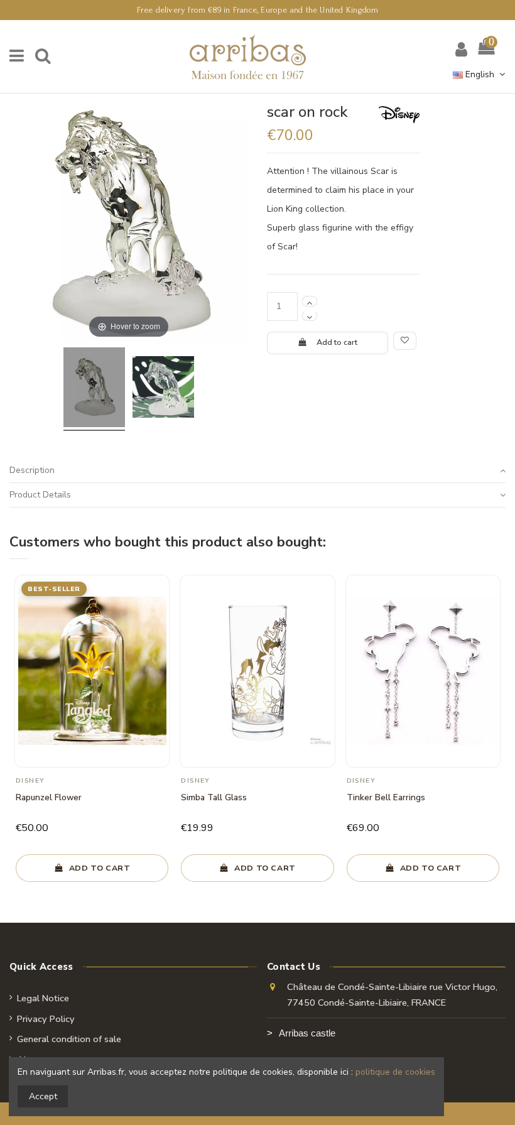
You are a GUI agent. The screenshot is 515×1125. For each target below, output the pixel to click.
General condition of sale (69, 1039)
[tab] (257, 471)
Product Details (40, 495)
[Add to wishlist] (404, 341)
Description (32, 470)
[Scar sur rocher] (94, 389)
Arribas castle (307, 1033)
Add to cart (337, 342)
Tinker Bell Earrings (386, 797)
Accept (43, 1096)
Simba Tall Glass (214, 797)
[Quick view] (159, 616)
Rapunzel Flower (49, 797)
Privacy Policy (46, 1019)
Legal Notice (43, 998)
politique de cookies (395, 1072)
